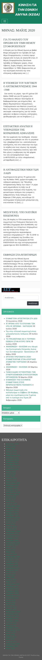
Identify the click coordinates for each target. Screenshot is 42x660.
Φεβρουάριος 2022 (13, 556)
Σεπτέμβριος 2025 (13, 467)
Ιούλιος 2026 (11, 446)
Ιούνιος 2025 (11, 474)
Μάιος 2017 (10, 639)
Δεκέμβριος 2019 (12, 616)
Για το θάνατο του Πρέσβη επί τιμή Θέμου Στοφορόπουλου (19, 43)
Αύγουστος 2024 (12, 494)
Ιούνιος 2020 (11, 602)
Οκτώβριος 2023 (12, 515)
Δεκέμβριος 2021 (12, 561)
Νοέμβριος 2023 (12, 513)
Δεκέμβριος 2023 (12, 510)
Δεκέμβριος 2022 (12, 536)
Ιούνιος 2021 (10, 575)
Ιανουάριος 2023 (12, 533)
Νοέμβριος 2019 (12, 618)
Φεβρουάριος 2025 (13, 483)
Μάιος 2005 (10, 648)
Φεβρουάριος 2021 (13, 584)
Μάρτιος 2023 (11, 529)
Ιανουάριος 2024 (12, 508)
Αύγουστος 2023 (12, 520)
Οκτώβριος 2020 (12, 593)
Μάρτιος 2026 (11, 453)
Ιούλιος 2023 (11, 522)
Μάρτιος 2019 (11, 625)
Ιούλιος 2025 (11, 471)
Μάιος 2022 (10, 552)
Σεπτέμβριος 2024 (13, 492)
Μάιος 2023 (10, 524)
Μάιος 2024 (10, 501)
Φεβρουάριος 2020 (13, 611)
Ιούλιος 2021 (10, 572)
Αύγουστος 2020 (12, 598)
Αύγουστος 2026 (12, 444)
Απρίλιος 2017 (11, 641)
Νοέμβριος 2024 (12, 487)
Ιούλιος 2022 (11, 547)
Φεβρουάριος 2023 (13, 531)
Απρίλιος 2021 (11, 579)
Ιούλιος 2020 (11, 600)
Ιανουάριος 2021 (12, 586)
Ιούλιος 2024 (11, 497)
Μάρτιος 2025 (11, 480)
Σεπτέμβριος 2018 (12, 630)
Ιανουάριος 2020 (12, 614)
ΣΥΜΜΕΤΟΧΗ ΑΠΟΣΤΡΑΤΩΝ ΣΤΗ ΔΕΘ (21, 318)
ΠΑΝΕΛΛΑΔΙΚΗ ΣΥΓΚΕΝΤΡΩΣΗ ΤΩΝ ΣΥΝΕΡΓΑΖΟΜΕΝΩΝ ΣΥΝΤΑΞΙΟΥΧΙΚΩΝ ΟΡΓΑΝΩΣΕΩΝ (22, 374)
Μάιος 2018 (10, 634)
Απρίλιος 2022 (11, 554)
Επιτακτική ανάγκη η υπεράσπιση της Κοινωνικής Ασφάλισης (18, 130)
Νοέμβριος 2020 (12, 591)
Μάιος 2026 (10, 448)
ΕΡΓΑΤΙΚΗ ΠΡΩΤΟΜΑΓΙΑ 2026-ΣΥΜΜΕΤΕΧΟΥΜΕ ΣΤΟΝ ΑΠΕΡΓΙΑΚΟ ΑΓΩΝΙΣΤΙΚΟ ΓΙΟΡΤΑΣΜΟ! (21, 359)
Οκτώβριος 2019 (12, 621)
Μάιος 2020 (10, 605)
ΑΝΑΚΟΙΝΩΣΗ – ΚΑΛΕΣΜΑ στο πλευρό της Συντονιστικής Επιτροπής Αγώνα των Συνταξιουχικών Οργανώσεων (21, 349)
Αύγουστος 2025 (12, 469)
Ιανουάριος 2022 (12, 559)
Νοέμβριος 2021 (12, 563)
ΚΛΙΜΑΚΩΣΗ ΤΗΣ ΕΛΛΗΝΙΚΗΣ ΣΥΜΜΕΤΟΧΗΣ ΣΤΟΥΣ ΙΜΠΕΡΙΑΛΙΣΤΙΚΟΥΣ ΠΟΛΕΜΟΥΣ (19, 382)
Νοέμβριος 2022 (12, 538)
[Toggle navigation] (5, 21)
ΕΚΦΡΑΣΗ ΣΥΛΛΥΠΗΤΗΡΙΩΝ (20, 254)
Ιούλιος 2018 (10, 632)
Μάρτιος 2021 (11, 582)
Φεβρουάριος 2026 (13, 455)
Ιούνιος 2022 (11, 549)
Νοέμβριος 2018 (12, 628)
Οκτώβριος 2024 (12, 490)
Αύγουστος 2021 (12, 570)
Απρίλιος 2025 (11, 478)
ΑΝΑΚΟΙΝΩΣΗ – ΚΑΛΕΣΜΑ (16, 367)
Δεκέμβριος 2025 (12, 460)
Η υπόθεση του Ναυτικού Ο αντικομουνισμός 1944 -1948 (20, 86)
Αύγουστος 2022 (12, 545)
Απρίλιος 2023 (11, 527)
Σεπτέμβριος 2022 (13, 543)
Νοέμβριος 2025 (12, 462)
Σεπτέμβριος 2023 (13, 517)
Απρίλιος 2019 (11, 623)
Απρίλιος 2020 (11, 607)
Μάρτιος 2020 (11, 609)
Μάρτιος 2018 (11, 637)
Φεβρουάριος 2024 (13, 506)
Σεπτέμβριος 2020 (13, 595)
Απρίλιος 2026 (11, 451)
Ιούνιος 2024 (11, 499)
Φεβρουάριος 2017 (13, 644)
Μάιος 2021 (10, 577)
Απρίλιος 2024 (11, 504)
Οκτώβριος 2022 (12, 540)
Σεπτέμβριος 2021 (12, 568)
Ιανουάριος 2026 (12, 458)
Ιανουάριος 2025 (12, 485)
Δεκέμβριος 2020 (12, 589)
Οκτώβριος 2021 (12, 566)
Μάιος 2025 (10, 476)
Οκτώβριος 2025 (12, 464)
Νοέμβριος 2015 (12, 646)
